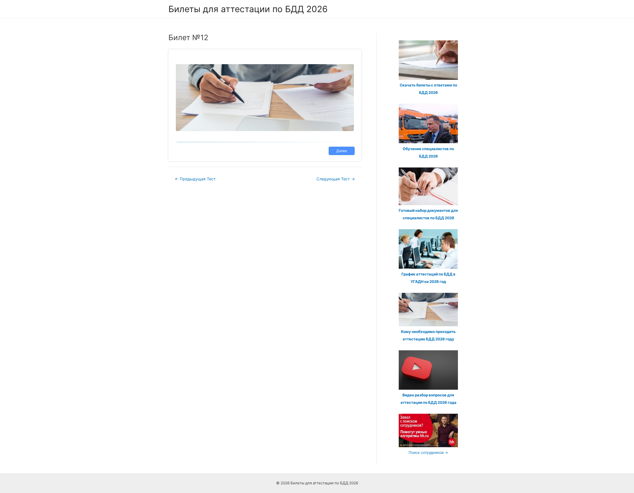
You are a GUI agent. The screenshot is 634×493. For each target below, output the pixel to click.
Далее (341, 151)
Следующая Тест (336, 179)
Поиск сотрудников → (428, 452)
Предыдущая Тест (195, 179)
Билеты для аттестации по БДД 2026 (248, 9)
